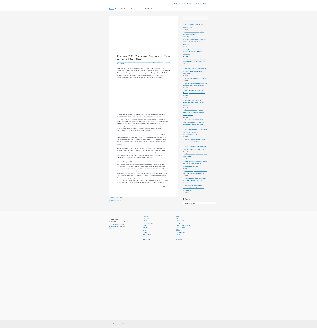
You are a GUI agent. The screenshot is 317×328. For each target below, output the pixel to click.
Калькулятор (180, 237)
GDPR (178, 230)
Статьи (161, 62)
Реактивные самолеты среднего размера (145, 62)
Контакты (198, 3)
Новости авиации (122, 62)
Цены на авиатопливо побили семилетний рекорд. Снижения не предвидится (193, 188)
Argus (178, 218)
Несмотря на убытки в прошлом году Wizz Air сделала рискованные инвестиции (194, 41)
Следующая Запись (115, 200)
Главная (174, 3)
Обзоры (145, 220)
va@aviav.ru (112, 229)
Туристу (145, 227)
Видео (205, 3)
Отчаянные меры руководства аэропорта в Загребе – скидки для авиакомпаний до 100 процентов (193, 122)
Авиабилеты (180, 234)
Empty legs (179, 239)
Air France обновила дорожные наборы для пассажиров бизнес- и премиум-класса (193, 112)
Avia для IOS (179, 223)
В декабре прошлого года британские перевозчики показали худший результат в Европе (195, 61)
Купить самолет (147, 234)
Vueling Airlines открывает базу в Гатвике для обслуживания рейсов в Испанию (194, 93)
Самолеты (146, 218)
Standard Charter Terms (183, 225)
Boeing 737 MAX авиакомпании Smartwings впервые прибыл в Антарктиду (193, 51)
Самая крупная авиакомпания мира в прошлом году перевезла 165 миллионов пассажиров (195, 163)
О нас (177, 216)
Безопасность (180, 232)
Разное (130, 62)
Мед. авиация (147, 239)
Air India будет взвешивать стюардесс (196, 78)
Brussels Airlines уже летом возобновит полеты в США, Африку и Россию (194, 102)
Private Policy (180, 220)
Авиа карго (146, 237)
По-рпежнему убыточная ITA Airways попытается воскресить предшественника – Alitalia (195, 132)
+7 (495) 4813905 (114, 226)
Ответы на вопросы (148, 223)
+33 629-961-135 (114, 224)
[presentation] (184, 3)
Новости (189, 3)
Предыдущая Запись (116, 197)
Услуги (181, 3)
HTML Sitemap (180, 227)
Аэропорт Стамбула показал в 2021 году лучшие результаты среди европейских (194, 71)
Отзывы (145, 232)
